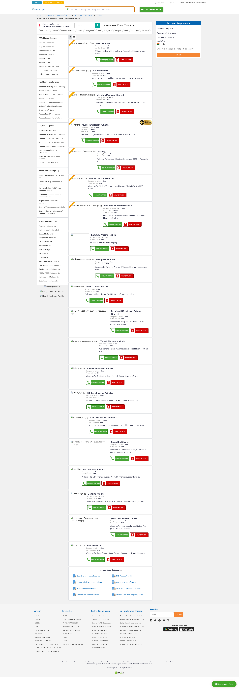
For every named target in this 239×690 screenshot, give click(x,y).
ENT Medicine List (45, 242)
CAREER (37, 623)
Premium (130, 25)
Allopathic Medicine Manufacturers (132, 626)
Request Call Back (225, 684)
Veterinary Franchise (46, 54)
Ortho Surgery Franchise (48, 70)
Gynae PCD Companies (99, 630)
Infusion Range (44, 249)
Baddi (99, 31)
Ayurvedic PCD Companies (100, 644)
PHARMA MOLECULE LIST (71, 626)
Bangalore (108, 31)
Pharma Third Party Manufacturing (52, 86)
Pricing (37, 2)
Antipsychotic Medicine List (49, 230)
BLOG (65, 616)
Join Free (160, 2)
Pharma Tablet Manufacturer (50, 114)
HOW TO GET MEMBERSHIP (72, 619)
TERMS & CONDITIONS (42, 630)
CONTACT (38, 619)
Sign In (171, 2)
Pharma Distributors (98, 648)
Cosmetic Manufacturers (128, 633)
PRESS (65, 641)
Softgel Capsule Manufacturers (130, 623)
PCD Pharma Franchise (47, 130)
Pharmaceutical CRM (53, 2)
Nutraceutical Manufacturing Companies (49, 157)
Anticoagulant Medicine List (49, 277)
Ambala (55, 31)
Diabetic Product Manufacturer (50, 106)
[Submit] (68, 9)
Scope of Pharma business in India (52, 207)
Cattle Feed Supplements (48, 281)
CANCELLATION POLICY (42, 637)
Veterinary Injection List (47, 226)
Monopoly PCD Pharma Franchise (51, 142)
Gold (121, 25)
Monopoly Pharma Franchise (101, 626)
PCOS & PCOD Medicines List (49, 273)
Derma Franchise (45, 58)
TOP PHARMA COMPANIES (71, 630)
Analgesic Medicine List (47, 238)
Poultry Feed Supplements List (50, 265)
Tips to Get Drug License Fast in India (50, 183)
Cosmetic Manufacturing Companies (48, 151)
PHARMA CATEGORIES (70, 623)
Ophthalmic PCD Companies (101, 623)
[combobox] (99, 9)
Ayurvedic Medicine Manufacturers (132, 619)
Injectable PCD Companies (100, 619)
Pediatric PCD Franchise (100, 641)
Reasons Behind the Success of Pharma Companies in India (51, 212)
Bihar (126, 31)
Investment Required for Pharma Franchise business (51, 195)
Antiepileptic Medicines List (49, 261)
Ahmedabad (44, 31)
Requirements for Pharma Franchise (48, 202)
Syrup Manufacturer (46, 110)
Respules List (44, 253)
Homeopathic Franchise (48, 50)
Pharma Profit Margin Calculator (48, 648)
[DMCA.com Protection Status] (119, 673)
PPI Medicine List (45, 245)
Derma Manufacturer (47, 98)
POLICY (37, 626)
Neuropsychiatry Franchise (49, 66)
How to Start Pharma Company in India (51, 176)
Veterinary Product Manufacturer (51, 102)
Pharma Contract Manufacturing (51, 138)
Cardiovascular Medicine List (49, 269)
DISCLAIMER (38, 633)
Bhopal (118, 31)
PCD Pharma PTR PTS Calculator (47, 644)
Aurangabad (89, 31)
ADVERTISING (67, 633)
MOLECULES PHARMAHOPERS (73, 644)
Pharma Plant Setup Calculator (47, 651)
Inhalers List (43, 257)
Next (178, 55)
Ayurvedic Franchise (46, 43)
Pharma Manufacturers (128, 641)
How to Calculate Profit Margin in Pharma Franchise (51, 189)
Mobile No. (161, 41)
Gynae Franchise (45, 62)
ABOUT (37, 616)
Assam (79, 31)
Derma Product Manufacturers (130, 630)
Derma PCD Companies (99, 637)
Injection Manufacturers (128, 637)
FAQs (64, 637)
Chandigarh (135, 31)
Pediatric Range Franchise (48, 74)
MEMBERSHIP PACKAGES (43, 641)
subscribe (179, 614)
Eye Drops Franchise (98, 616)
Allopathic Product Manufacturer (51, 94)
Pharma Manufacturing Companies (52, 146)
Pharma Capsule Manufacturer (50, 118)
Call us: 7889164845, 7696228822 (192, 2)
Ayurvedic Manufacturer (48, 90)
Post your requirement (151, 9)
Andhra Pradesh (67, 31)
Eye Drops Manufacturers (48, 163)
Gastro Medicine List (46, 234)
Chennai (145, 31)
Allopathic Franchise (46, 47)
